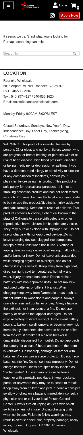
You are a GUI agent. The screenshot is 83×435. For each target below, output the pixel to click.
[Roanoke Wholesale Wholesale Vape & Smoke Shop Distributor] (29, 5)
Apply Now (69, 15)
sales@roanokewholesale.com (35, 102)
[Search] (75, 53)
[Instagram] (52, 15)
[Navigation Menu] (8, 5)
